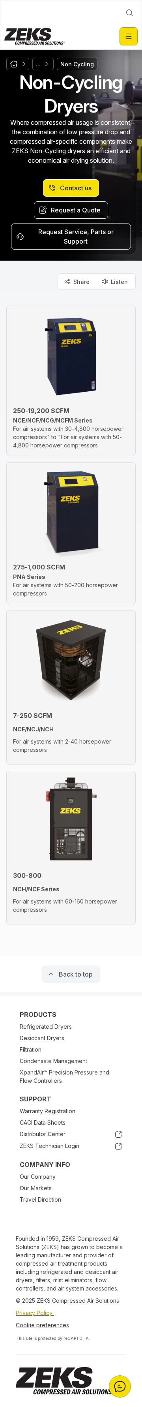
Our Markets (36, 1188)
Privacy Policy (35, 1312)
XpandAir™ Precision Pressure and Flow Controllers (64, 1076)
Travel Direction (40, 1199)
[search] (129, 13)
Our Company (38, 1176)
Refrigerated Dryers (46, 1026)
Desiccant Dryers (42, 1038)
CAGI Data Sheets (42, 1122)
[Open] (129, 36)
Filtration (30, 1049)
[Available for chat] (120, 1386)
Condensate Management (53, 1061)
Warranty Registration (47, 1111)
